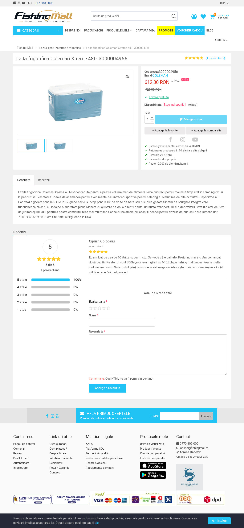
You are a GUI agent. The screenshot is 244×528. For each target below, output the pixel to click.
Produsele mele (118, 30)
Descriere (23, 180)
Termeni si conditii (97, 453)
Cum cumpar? (58, 444)
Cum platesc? (58, 448)
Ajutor (220, 40)
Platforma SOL (95, 448)
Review (17, 453)
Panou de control (24, 444)
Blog (210, 30)
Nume (93, 315)
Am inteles (219, 520)
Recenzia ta (97, 331)
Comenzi (19, 448)
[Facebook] (46, 416)
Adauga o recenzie (107, 388)
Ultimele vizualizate (152, 444)
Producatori (93, 30)
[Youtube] (55, 416)
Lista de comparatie (152, 458)
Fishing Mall (25, 48)
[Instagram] (51, 416)
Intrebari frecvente (61, 458)
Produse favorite (150, 448)
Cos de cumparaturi (152, 453)
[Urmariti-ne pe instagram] (19, 3)
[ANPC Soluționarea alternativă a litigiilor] (32, 499)
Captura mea (145, 30)
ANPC (89, 444)
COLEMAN (160, 75)
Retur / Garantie (59, 467)
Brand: (148, 75)
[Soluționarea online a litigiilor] (71, 499)
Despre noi (72, 30)
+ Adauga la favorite (165, 130)
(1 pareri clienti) (215, 58)
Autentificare (21, 463)
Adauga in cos (192, 119)
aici (97, 523)
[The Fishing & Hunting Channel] (203, 477)
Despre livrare (58, 453)
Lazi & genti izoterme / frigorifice (60, 48)
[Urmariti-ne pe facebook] (14, 3)
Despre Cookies (96, 463)
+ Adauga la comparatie (206, 130)
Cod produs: (151, 71)
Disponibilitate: (153, 104)
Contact (55, 472)
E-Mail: (155, 416)
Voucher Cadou (190, 30)
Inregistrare (20, 467)
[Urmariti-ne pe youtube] (23, 3)
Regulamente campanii (100, 467)
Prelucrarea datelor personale (104, 458)
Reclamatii (56, 463)
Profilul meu (20, 458)
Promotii (166, 30)
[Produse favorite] (203, 17)
